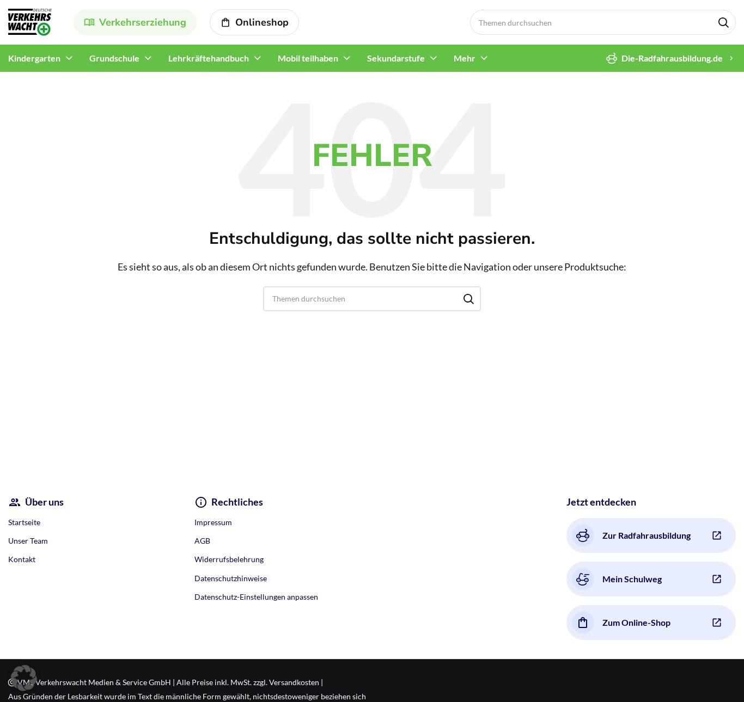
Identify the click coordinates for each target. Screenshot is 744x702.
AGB (202, 540)
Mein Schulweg (632, 579)
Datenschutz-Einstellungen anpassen (256, 596)
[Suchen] (723, 22)
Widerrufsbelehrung (229, 559)
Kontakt (21, 559)
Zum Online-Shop (636, 622)
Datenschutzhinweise (230, 578)
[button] (24, 678)
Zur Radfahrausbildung (646, 535)
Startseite (24, 522)
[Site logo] (30, 21)
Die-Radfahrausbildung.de (672, 58)
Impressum (213, 522)
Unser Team (28, 540)
